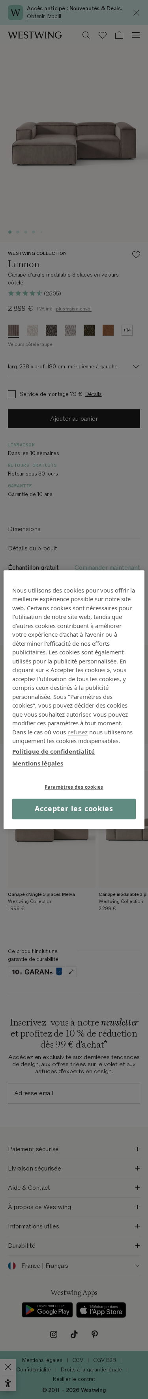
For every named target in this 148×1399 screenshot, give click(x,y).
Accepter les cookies (74, 809)
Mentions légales (37, 763)
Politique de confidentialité (53, 751)
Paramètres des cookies (74, 787)
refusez (77, 732)
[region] (74, 699)
